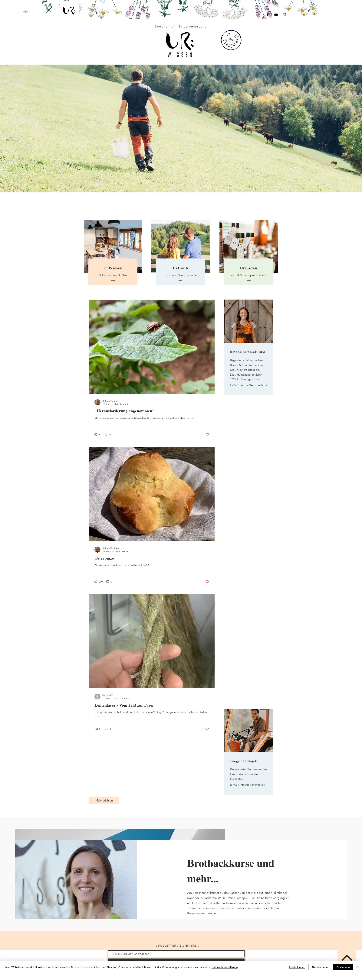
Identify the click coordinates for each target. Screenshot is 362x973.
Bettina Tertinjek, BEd (247, 352)
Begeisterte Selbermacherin (247, 360)
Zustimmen (343, 967)
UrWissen (113, 268)
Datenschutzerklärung (225, 967)
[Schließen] (357, 967)
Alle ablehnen (319, 967)
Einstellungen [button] (297, 967)
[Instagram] (284, 15)
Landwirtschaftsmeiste (244, 774)
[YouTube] (276, 15)
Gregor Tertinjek (243, 761)
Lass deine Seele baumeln (180, 275)
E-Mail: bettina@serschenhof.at (249, 385)
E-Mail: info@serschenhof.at (247, 784)
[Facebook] (268, 15)
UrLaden (249, 268)
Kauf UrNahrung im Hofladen (249, 275)
